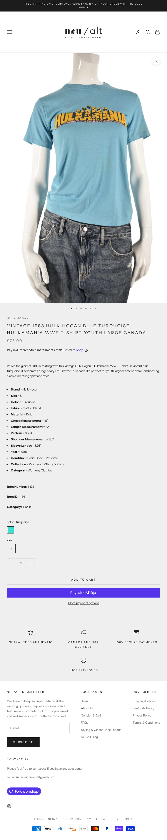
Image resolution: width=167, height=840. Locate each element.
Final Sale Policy (143, 708)
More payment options (83, 603)
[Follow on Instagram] (9, 806)
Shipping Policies (144, 701)
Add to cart (83, 579)
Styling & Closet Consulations (101, 730)
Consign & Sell (91, 715)
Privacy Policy (142, 715)
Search (85, 701)
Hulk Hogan (18, 318)
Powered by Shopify (116, 818)
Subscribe (23, 742)
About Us (87, 708)
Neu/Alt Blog (89, 737)
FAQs (84, 723)
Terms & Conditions (146, 723)
